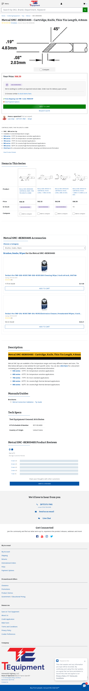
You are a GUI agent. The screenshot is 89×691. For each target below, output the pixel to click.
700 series (6, 141)
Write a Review (44, 484)
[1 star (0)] (49, 474)
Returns (4, 559)
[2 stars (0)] (49, 471)
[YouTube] (43, 536)
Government (6, 597)
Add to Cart (44, 288)
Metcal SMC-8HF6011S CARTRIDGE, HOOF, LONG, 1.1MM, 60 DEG (44, 191)
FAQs (3, 567)
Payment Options (8, 570)
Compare (46, 70)
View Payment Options (12, 102)
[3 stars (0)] (49, 467)
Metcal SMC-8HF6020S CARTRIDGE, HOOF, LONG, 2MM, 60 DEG (62, 191)
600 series (6, 138)
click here (64, 366)
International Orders (9, 563)
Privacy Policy (6, 630)
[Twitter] (51, 536)
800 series (6, 143)
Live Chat (11, 119)
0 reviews (14, 23)
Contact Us (5, 682)
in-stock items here (24, 94)
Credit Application (8, 619)
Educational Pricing (18, 597)
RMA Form (5, 623)
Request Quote (44, 111)
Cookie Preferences (8, 634)
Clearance (5, 585)
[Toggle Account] (61, 3)
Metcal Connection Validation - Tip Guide (27, 402)
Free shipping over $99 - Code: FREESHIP (19, 99)
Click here (7, 148)
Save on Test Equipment (10, 612)
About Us (5, 615)
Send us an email (46, 512)
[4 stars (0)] (49, 464)
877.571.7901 (21, 119)
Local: (44, 507)
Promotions (6, 589)
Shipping (5, 555)
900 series (6, 146)
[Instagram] (47, 536)
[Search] (85, 9)
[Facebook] (38, 536)
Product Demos (7, 593)
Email (30, 119)
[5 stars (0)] (49, 461)
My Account (6, 552)
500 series (6, 136)
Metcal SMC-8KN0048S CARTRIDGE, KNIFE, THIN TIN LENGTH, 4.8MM (26, 191)
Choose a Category (11, 244)
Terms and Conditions (9, 627)
